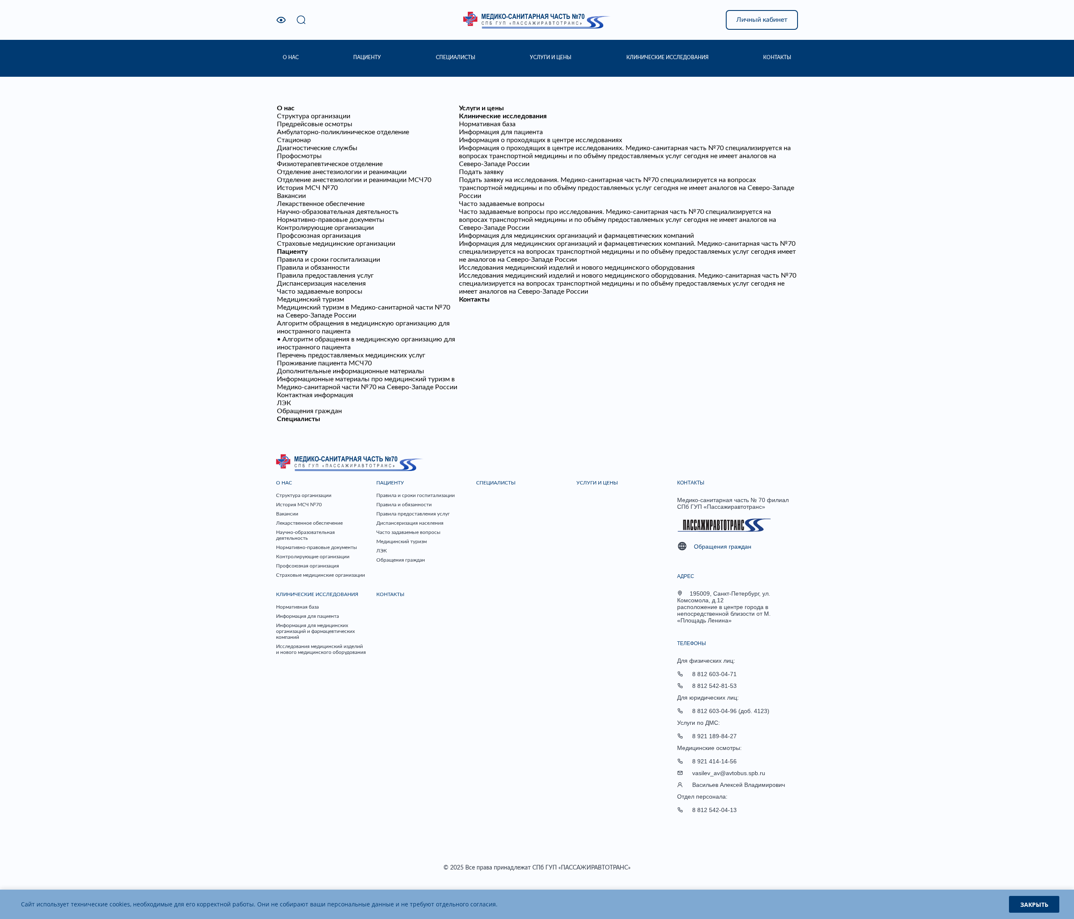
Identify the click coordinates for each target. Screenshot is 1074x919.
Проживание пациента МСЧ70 (324, 363)
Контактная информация (315, 395)
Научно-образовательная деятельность (338, 211)
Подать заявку (481, 172)
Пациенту (292, 251)
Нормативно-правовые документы (330, 219)
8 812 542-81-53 (714, 685)
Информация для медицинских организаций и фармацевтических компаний (576, 235)
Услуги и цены (481, 108)
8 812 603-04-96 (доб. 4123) (730, 711)
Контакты (474, 299)
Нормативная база (487, 124)
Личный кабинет (761, 19)
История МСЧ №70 (307, 188)
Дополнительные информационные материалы (350, 371)
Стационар (294, 140)
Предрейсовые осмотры (314, 124)
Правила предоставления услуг (325, 275)
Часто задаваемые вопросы (319, 291)
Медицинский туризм (310, 299)
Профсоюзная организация (319, 235)
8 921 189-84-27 (714, 736)
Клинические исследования (503, 116)
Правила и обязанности (313, 267)
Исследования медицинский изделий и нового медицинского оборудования (577, 267)
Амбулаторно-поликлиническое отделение (343, 132)
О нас (286, 108)
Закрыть (1034, 905)
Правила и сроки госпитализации (328, 259)
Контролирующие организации (325, 227)
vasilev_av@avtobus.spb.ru (728, 773)
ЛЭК (284, 403)
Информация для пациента (501, 132)
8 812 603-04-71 (714, 674)
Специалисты (298, 419)
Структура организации (313, 116)
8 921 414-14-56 (714, 761)
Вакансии (291, 196)
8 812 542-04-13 (714, 810)
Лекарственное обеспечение (321, 203)
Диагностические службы (317, 148)
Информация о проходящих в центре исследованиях (540, 140)
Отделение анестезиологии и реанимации (342, 172)
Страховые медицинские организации (336, 243)
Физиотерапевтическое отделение (330, 164)
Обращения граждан (309, 411)
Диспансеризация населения (321, 283)
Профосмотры (299, 156)
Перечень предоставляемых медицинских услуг (351, 355)
